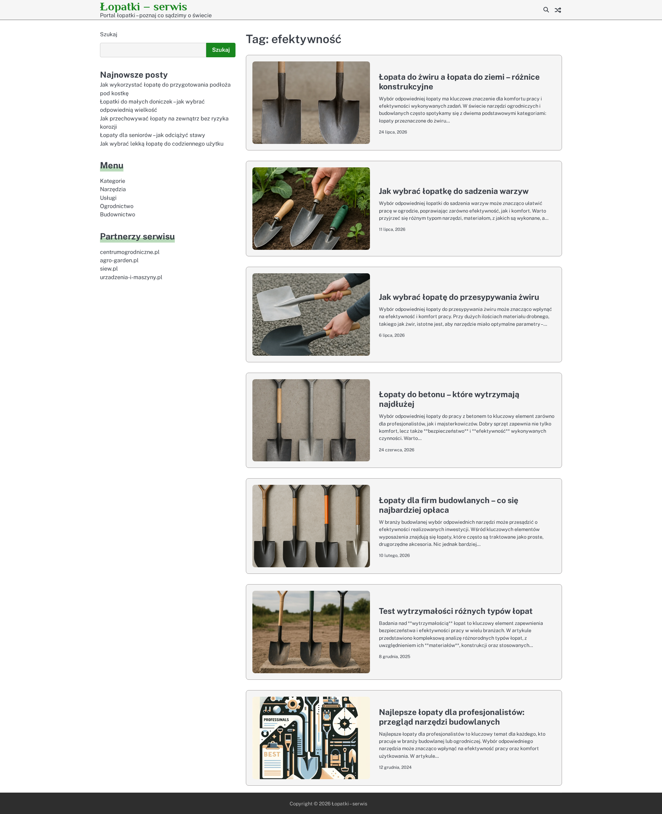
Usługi (108, 198)
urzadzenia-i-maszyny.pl (131, 277)
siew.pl (109, 269)
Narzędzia (113, 189)
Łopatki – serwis (143, 6)
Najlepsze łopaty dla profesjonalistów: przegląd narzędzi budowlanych (451, 716)
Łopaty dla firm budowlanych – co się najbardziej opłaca (448, 505)
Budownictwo (117, 215)
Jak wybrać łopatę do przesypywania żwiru (459, 297)
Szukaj (108, 34)
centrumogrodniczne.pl (130, 252)
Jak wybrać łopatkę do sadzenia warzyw (454, 191)
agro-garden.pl (119, 260)
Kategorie (112, 181)
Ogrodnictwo (116, 206)
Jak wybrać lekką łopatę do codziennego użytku (161, 143)
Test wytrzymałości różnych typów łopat (456, 611)
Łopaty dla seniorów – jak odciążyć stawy (152, 135)
